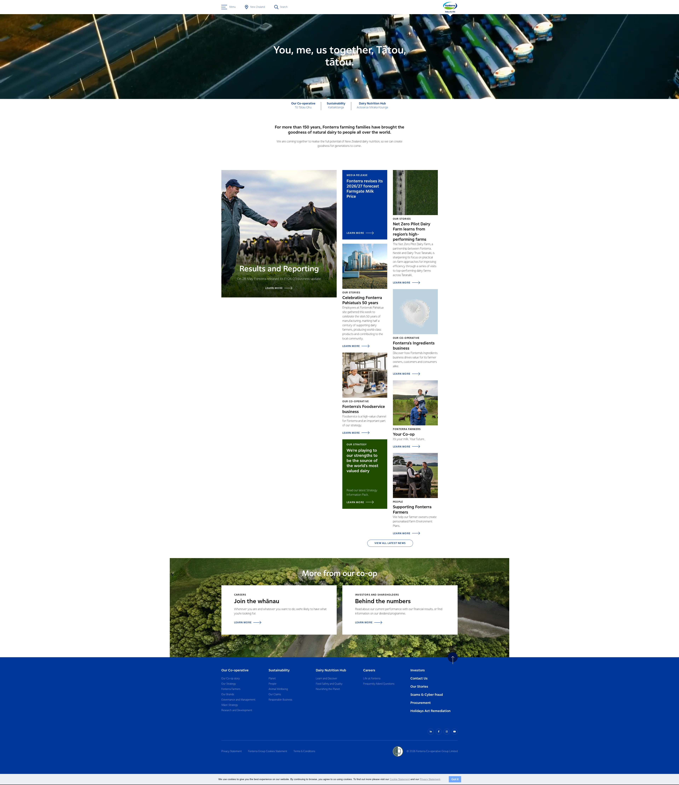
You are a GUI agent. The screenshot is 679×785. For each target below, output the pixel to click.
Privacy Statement (231, 751)
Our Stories (419, 686)
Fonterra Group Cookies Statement (267, 751)
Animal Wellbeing (278, 689)
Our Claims (275, 694)
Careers (369, 670)
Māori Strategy (229, 705)
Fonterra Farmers (230, 689)
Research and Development (236, 710)
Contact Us (419, 678)
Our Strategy (228, 684)
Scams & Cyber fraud (426, 694)
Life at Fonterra (371, 678)
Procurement (420, 703)
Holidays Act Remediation (430, 711)
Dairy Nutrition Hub (331, 670)
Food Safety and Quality (329, 684)
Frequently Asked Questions (378, 684)
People (272, 684)
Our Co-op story (230, 678)
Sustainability (279, 670)
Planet (272, 678)
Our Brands (227, 694)
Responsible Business (280, 700)
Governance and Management (238, 700)
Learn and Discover (326, 678)
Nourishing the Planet (328, 689)
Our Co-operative (235, 670)
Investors (417, 670)
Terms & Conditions (304, 751)
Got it (455, 779)
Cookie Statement (400, 779)
